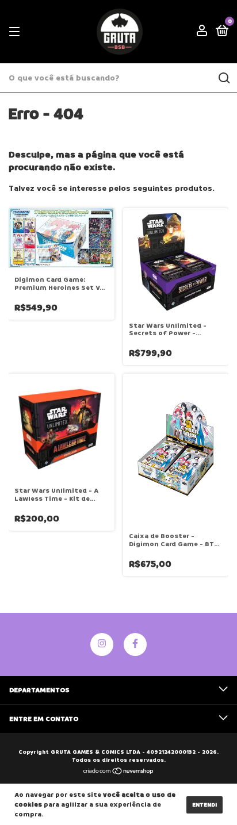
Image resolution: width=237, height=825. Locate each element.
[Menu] (16, 32)
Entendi (204, 805)
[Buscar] (223, 78)
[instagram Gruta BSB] (101, 644)
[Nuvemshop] (119, 772)
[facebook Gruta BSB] (135, 644)
